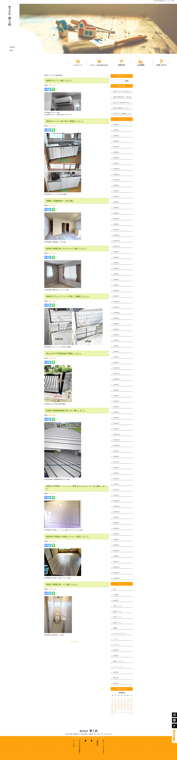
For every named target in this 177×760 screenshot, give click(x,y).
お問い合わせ (160, 62)
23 (115, 708)
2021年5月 (116, 473)
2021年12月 (116, 434)
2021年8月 (116, 456)
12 (125, 701)
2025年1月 (116, 229)
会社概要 (141, 62)
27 (128, 708)
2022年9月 (116, 384)
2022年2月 (116, 423)
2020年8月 (116, 523)
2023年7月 (116, 329)
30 (115, 711)
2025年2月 (116, 224)
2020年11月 (116, 506)
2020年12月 (116, 500)
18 (121, 704)
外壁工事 (115, 672)
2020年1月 (116, 561)
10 (118, 701)
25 (121, 708)
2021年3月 (116, 484)
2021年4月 (116, 478)
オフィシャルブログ (103, 746)
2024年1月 (116, 296)
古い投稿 (72, 641)
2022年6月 (116, 401)
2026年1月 (116, 163)
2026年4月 (116, 146)
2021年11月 (116, 440)
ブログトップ (122, 76)
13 (128, 701)
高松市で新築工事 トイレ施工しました (62, 584)
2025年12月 (116, 169)
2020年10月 (116, 512)
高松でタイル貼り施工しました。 (122, 102)
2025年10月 (116, 180)
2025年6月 (116, 202)
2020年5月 (116, 539)
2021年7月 (116, 462)
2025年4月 (116, 213)
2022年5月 (116, 406)
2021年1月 (116, 495)
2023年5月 (116, 340)
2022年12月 (116, 368)
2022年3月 (116, 417)
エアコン (115, 639)
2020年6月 (116, 534)
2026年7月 (116, 130)
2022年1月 (116, 429)
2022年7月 (116, 395)
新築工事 (115, 600)
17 (118, 704)
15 (112, 704)
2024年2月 (116, 290)
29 (112, 711)
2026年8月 (116, 124)
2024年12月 (116, 235)
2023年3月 (116, 351)
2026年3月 (116, 152)
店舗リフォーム (117, 622)
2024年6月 (116, 268)
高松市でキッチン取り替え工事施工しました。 (65, 121)
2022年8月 (116, 390)
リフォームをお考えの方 (99, 62)
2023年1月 (116, 362)
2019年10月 (116, 578)
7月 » (131, 714)
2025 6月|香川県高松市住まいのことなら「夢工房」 (164, 0)
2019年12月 (116, 567)
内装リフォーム (117, 606)
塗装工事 (115, 655)
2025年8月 (116, 191)
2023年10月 (116, 312)
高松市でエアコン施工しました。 (60, 81)
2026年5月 (116, 141)
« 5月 (112, 714)
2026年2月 (116, 157)
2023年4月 (116, 346)
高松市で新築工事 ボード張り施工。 (123, 97)
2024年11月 (116, 240)
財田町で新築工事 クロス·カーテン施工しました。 (67, 249)
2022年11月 (116, 373)
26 (125, 708)
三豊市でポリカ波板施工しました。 (123, 113)
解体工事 (115, 683)
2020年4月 (116, 545)
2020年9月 (116, 517)
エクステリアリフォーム (120, 633)
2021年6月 (116, 467)
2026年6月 (116, 135)
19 (125, 704)
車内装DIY (116, 650)
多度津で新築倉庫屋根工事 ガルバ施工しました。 (66, 411)
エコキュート (117, 644)
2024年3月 (116, 285)
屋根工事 (115, 677)
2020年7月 (116, 528)
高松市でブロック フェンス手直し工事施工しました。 (68, 296)
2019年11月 (116, 572)
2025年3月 (116, 218)
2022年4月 (116, 412)
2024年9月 (116, 252)
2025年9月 (116, 185)
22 (112, 708)
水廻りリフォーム (118, 661)
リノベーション (117, 666)
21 (131, 704)
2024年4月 (116, 279)
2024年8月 (116, 257)
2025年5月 (116, 207)
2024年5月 (116, 274)
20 (128, 704)
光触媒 (115, 628)
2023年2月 (116, 357)
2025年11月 (116, 174)
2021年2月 (116, 489)
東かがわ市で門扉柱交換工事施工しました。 (64, 353)
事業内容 (121, 62)
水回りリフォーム (118, 617)
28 (131, 708)
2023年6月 (116, 335)
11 (121, 701)
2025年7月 (116, 196)
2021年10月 (116, 445)
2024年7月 (116, 263)
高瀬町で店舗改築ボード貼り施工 (60, 201)
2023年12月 (116, 301)
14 (131, 701)
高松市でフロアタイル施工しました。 (123, 91)
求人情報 (115, 595)
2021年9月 (116, 451)
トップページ (77, 62)
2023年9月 (116, 318)
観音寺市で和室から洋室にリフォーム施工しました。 (68, 537)
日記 (114, 589)
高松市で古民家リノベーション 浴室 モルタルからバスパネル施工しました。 (76, 487)
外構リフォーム (117, 611)
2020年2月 (116, 556)
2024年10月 (116, 246)
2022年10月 (116, 379)
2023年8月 (116, 323)
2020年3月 (116, 550)
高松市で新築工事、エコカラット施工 (123, 108)
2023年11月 (116, 307)
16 (115, 704)
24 (118, 708)
